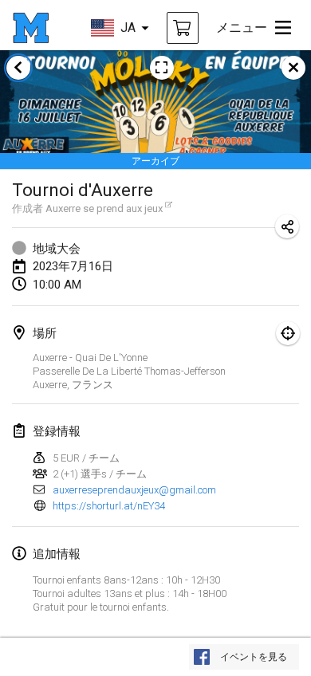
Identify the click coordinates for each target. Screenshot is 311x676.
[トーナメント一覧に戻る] (18, 68)
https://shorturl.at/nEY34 (109, 506)
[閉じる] (293, 68)
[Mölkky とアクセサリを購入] (183, 28)
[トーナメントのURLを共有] (287, 226)
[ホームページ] (30, 28)
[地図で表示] (288, 333)
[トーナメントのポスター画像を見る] (162, 68)
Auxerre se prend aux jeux (104, 208)
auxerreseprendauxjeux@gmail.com (134, 490)
